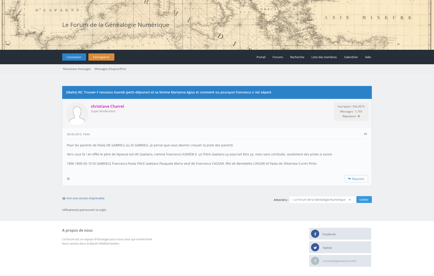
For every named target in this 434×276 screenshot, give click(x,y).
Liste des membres (324, 57)
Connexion (74, 57)
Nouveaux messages (77, 69)
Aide (368, 57)
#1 (365, 134)
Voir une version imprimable (85, 198)
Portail (261, 57)
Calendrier (351, 57)
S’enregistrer (101, 57)
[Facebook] (315, 234)
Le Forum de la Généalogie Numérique (115, 25)
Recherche (297, 57)
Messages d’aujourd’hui (110, 69)
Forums (278, 57)
